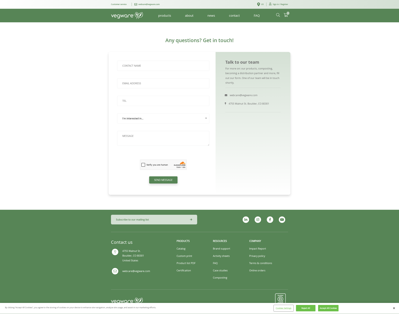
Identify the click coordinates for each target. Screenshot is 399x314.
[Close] (394, 308)
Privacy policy (257, 256)
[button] (278, 4)
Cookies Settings (283, 308)
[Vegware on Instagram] (258, 219)
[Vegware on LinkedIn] (246, 219)
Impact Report (257, 248)
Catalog (181, 248)
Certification (184, 270)
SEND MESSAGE (163, 180)
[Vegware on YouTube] (282, 219)
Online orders (257, 270)
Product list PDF (186, 263)
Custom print (184, 256)
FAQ (215, 263)
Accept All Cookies (328, 308)
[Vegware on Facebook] (270, 219)
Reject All (305, 308)
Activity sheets (221, 256)
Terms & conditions (260, 263)
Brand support (221, 248)
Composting (220, 277)
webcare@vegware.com (136, 271)
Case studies (220, 270)
